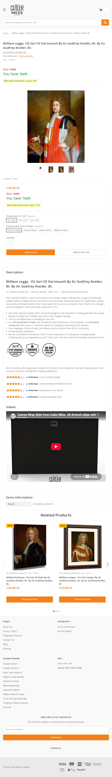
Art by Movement (66, 626)
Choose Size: (20, 216)
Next (107, 564)
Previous (4, 564)
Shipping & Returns (12, 635)
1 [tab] (53, 611)
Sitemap (7, 648)
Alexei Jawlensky (11, 685)
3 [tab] (58, 611)
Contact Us (8, 639)
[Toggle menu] (4, 10)
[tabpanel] (29, 564)
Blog (5, 644)
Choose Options (30, 599)
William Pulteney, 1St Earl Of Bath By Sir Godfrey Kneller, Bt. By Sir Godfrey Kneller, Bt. (29, 580)
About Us (7, 626)
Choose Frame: (24, 226)
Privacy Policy (10, 631)
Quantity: (10, 237)
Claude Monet (10, 663)
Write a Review (26, 56)
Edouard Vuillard (11, 689)
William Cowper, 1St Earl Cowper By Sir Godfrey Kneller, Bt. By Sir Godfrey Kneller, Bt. (82, 580)
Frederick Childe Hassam (15, 702)
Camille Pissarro (11, 668)
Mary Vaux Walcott (12, 672)
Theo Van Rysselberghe (15, 698)
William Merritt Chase (13, 694)
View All (7, 707)
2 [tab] (56, 611)
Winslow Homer (11, 681)
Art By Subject (65, 631)
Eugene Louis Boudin (13, 676)
